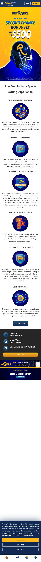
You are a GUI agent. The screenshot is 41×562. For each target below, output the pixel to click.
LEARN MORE (20, 323)
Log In (27, 3)
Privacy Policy (10, 535)
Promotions (18, 559)
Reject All (20, 545)
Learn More (20, 549)
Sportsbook (7, 559)
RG (27, 559)
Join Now (35, 3)
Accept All (20, 540)
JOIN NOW (20, 355)
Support (35, 559)
